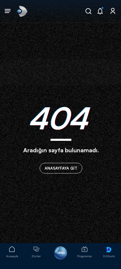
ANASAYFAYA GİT (61, 168)
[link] (22, 11)
